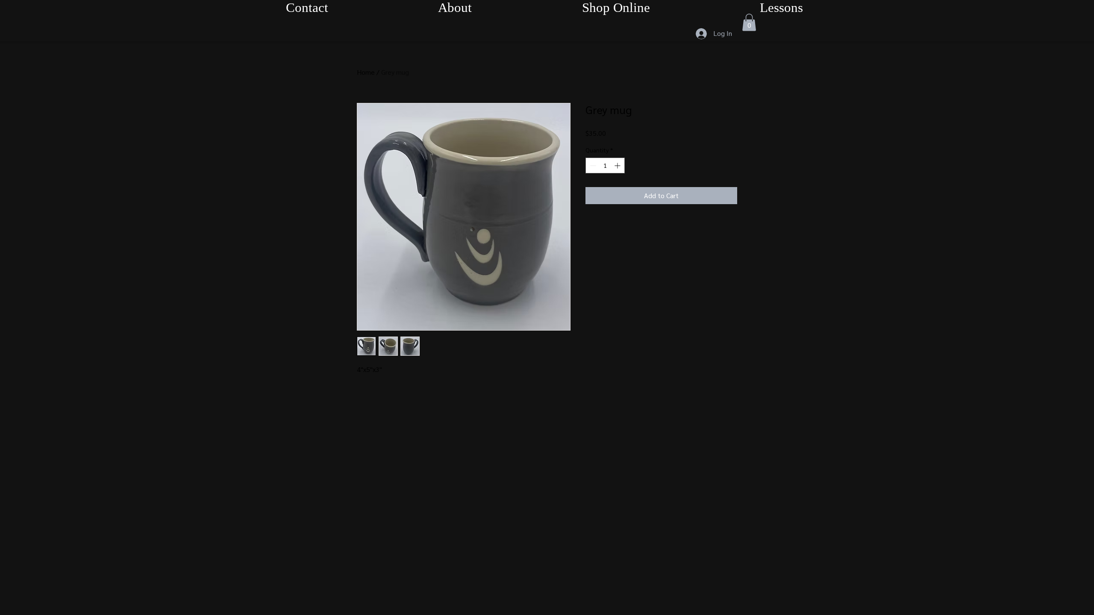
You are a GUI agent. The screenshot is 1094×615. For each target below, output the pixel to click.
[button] (749, 22)
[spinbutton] (605, 165)
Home (366, 71)
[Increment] (618, 165)
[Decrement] (592, 165)
